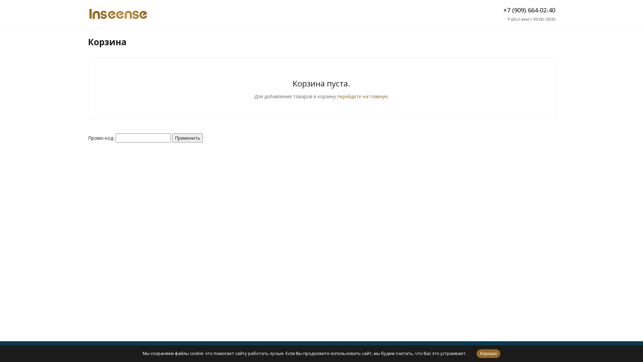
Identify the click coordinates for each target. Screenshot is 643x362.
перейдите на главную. (363, 96)
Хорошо (488, 353)
